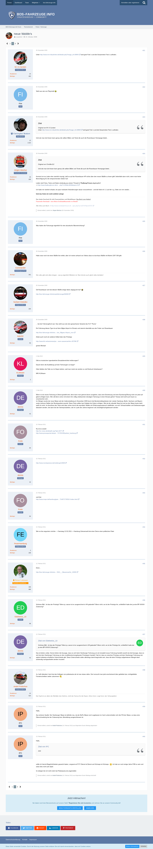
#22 (144, 87)
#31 (144, 424)
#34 (144, 527)
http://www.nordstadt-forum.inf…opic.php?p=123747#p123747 (71, 206)
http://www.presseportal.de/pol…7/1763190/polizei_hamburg (56, 433)
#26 (144, 251)
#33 (144, 493)
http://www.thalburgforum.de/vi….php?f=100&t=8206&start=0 (58, 185)
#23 (144, 117)
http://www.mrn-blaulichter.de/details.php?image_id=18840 (59, 54)
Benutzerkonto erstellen (70, 808)
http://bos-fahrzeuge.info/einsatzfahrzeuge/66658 (52, 294)
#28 (144, 319)
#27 (144, 285)
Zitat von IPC (43, 747)
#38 (144, 670)
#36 (144, 600)
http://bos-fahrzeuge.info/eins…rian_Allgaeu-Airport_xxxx (55, 332)
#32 (144, 459)
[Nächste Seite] (18, 43)
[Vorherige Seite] (7, 43)
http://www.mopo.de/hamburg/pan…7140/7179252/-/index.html (56, 499)
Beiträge (12, 76)
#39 (144, 706)
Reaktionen (13, 74)
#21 (144, 50)
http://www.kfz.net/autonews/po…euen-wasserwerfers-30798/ (56, 341)
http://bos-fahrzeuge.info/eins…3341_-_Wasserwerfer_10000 (56, 572)
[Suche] (144, 2)
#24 (144, 153)
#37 (144, 634)
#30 (144, 390)
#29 (144, 356)
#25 (144, 221)
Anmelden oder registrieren (130, 2)
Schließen (143, 846)
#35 (144, 563)
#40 (144, 736)
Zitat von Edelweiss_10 (47, 641)
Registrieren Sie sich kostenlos (80, 803)
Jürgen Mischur (57, 210)
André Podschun (57, 725)
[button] (13, 828)
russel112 (19, 37)
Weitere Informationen (132, 846)
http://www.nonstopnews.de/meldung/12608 (50, 463)
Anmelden (90, 808)
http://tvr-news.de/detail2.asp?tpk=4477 (49, 431)
